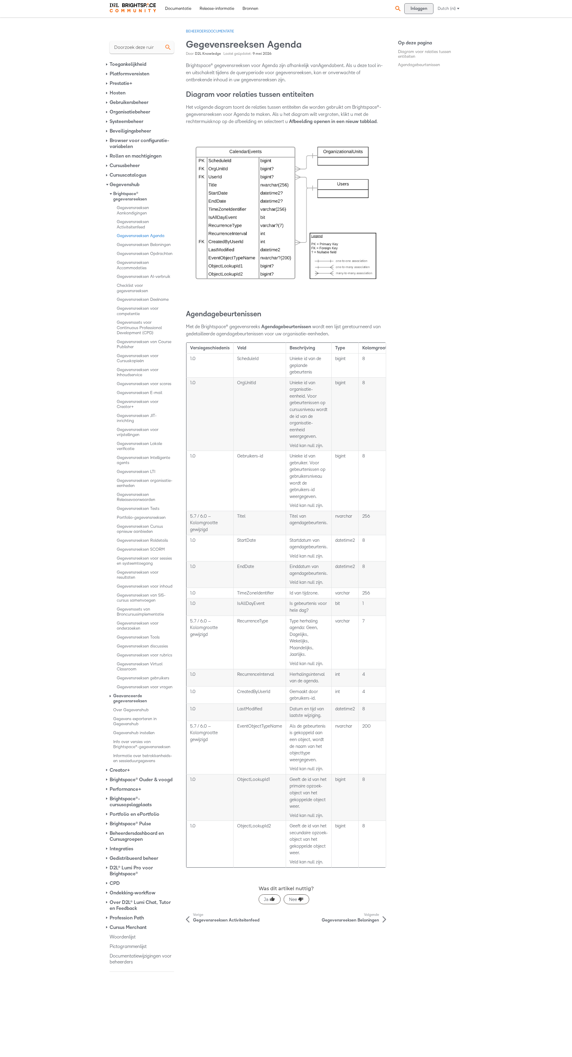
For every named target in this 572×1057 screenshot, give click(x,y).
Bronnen (250, 8)
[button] (397, 8)
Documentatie (178, 8)
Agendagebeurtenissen (419, 65)
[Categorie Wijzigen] (107, 64)
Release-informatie (217, 8)
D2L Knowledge (208, 54)
